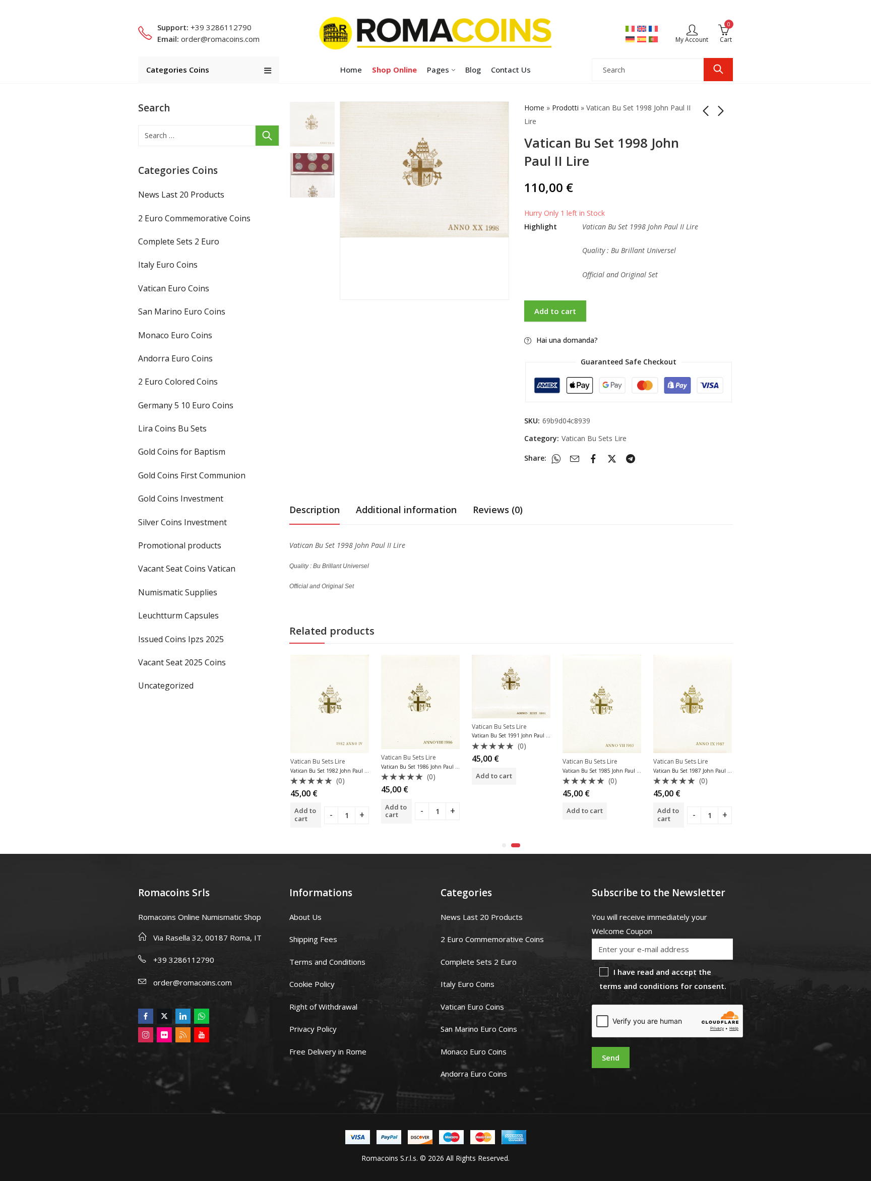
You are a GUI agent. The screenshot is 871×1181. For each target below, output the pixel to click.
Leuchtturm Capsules (178, 615)
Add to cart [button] (305, 814)
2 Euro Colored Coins (178, 381)
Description (314, 510)
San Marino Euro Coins (181, 311)
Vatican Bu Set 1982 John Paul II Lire (334, 770)
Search (718, 69)
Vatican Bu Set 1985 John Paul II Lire (606, 770)
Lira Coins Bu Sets (172, 428)
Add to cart (555, 311)
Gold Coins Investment (180, 498)
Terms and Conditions (327, 962)
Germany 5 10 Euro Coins (185, 405)
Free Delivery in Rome (327, 1051)
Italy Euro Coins (168, 264)
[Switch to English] (643, 28)
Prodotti (565, 107)
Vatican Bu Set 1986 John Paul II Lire (424, 766)
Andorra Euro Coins (175, 358)
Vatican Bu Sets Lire (594, 438)
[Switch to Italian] (631, 28)
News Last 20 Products (181, 194)
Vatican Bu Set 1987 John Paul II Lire (696, 770)
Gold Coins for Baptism (181, 451)
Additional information (406, 510)
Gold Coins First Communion (191, 475)
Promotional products (179, 545)
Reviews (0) (498, 510)
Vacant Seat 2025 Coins (182, 662)
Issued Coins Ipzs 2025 (181, 639)
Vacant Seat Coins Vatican (186, 568)
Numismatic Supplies (177, 592)
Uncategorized (166, 685)
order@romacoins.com (192, 982)
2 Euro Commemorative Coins (194, 218)
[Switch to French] (654, 28)
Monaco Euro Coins (175, 335)
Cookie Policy (312, 984)
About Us (305, 917)
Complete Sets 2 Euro (178, 241)
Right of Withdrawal (323, 1007)
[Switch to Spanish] (643, 38)
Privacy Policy (313, 1029)
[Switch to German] (631, 38)
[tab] (314, 509)
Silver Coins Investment (182, 522)
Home (534, 107)
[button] (504, 845)
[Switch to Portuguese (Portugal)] (654, 38)
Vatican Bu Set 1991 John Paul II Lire (515, 735)
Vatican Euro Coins (173, 288)
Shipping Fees (313, 939)
